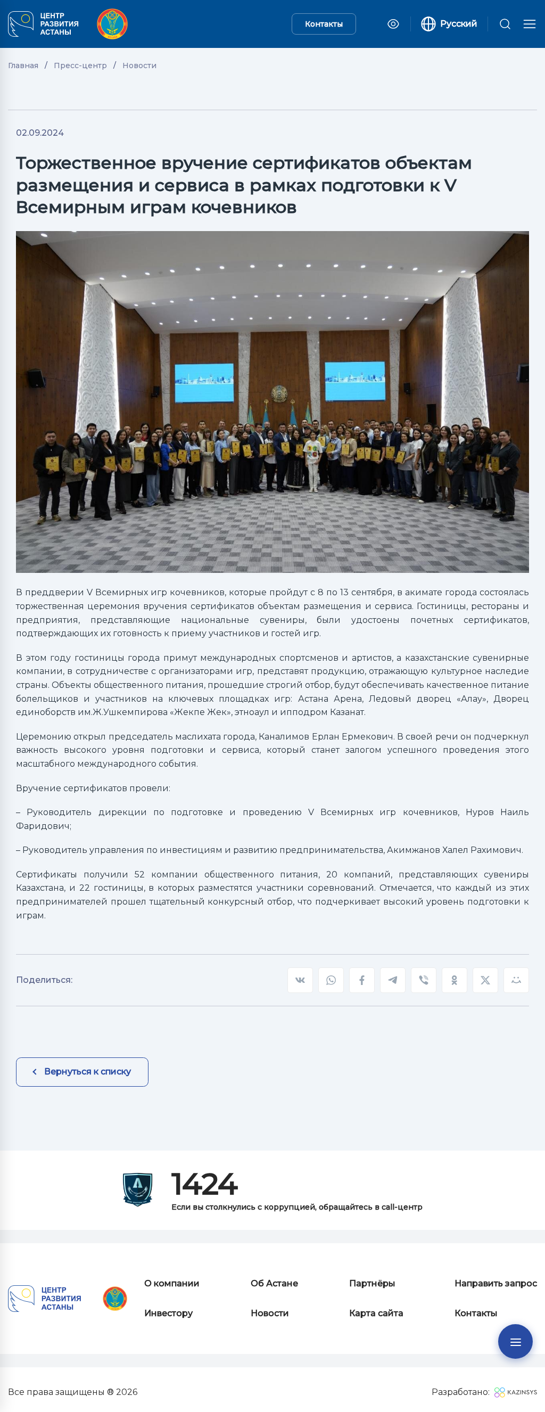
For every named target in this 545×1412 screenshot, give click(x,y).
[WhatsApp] (331, 980)
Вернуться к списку (87, 1071)
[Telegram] (393, 980)
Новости (270, 1313)
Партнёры (372, 1283)
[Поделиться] (516, 980)
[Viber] (423, 980)
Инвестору (168, 1313)
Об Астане (274, 1283)
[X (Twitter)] (485, 980)
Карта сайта (376, 1313)
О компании (172, 1283)
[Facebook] (362, 980)
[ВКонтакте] (300, 980)
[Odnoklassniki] (454, 980)
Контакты (324, 24)
